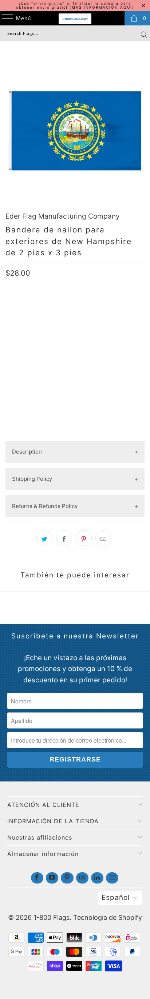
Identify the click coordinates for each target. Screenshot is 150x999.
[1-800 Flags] (75, 18)
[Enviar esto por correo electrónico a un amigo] (103, 538)
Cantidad (18, 354)
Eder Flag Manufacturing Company (62, 216)
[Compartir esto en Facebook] (64, 538)
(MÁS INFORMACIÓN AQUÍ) (102, 7)
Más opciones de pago (75, 435)
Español (116, 897)
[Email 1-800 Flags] (112, 878)
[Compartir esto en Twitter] (44, 538)
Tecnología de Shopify (107, 917)
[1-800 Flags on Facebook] (37, 878)
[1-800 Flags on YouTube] (52, 878)
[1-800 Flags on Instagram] (82, 878)
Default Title (27, 331)
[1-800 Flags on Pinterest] (67, 878)
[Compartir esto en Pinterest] (84, 538)
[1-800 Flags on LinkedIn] (97, 878)
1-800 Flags (51, 917)
